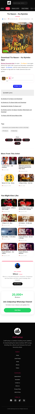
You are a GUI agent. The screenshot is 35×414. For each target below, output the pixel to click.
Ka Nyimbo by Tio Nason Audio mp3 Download (13, 102)
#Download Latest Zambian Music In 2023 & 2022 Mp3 (15, 127)
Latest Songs (18, 358)
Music (7, 8)
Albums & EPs (15, 8)
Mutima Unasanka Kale (7, 63)
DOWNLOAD (17, 86)
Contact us (17, 382)
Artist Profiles (25, 8)
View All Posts (17, 283)
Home (2, 8)
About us (17, 386)
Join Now (17, 310)
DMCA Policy (18, 392)
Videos (17, 368)
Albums (17, 364)
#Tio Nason (5, 130)
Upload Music (17, 376)
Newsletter (17, 379)
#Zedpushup (14, 130)
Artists (17, 361)
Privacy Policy (17, 389)
